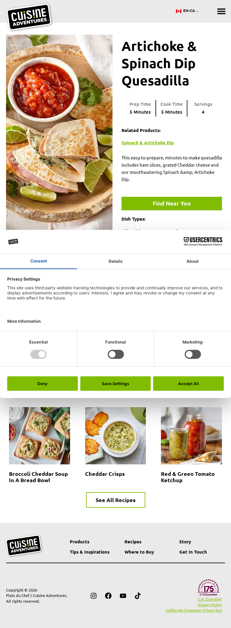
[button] (221, 11)
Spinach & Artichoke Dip (148, 143)
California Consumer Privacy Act (194, 610)
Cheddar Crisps (105, 473)
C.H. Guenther (210, 598)
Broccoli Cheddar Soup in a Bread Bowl (38, 476)
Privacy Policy (210, 604)
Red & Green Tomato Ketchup (188, 476)
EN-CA (188, 10)
